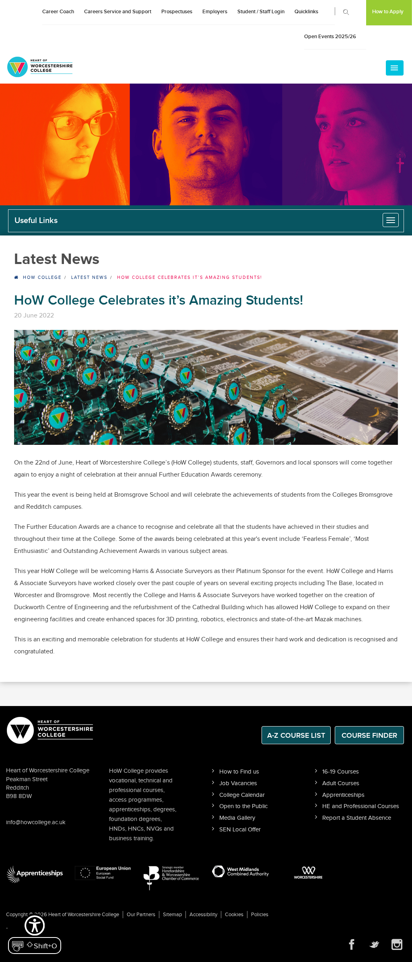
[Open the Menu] (394, 68)
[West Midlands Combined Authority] (240, 871)
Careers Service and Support (117, 11)
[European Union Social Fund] (103, 872)
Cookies (234, 914)
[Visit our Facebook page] (351, 944)
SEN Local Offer (240, 829)
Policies (259, 914)
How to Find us (239, 771)
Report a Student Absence (356, 818)
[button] (34, 934)
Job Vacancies (238, 783)
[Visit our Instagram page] (396, 944)
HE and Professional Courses (360, 806)
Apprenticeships (343, 795)
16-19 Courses (340, 771)
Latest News (89, 277)
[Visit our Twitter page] (374, 944)
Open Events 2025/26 (330, 36)
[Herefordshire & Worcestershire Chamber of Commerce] (171, 878)
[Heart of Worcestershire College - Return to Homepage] (51, 66)
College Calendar (242, 795)
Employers (214, 11)
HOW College (42, 277)
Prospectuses (176, 11)
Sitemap (172, 914)
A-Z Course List (296, 735)
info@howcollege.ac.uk (36, 822)
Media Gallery (237, 818)
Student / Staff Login (260, 11)
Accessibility (203, 914)
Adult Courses (340, 783)
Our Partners (141, 914)
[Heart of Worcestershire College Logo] (50, 729)
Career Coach (58, 11)
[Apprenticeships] (34, 874)
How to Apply (388, 11)
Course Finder (369, 735)
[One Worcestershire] (309, 872)
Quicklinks (306, 11)
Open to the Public (243, 806)
